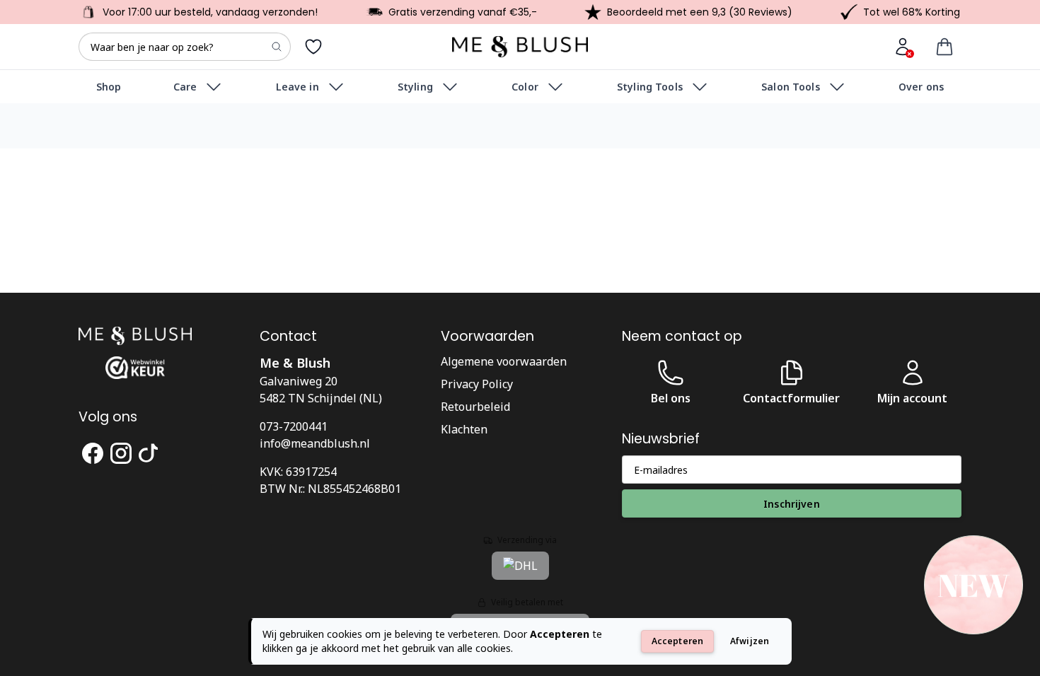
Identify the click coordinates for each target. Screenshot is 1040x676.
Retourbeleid (475, 406)
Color (525, 86)
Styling (415, 86)
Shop (109, 86)
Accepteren (677, 641)
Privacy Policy (477, 384)
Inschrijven (791, 504)
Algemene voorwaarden (504, 361)
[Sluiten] (1020, 562)
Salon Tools (790, 86)
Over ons (921, 86)
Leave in (297, 86)
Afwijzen (749, 641)
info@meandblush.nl (315, 443)
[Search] (276, 46)
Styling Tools (650, 86)
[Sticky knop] (973, 586)
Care (185, 86)
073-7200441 (294, 426)
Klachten (464, 429)
